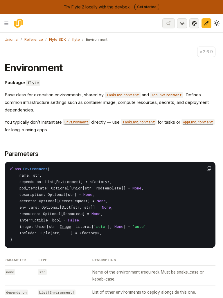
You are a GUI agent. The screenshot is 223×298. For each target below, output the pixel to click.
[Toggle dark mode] (216, 23)
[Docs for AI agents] (182, 23)
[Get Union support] (194, 23)
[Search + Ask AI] (168, 23)
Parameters (22, 153)
